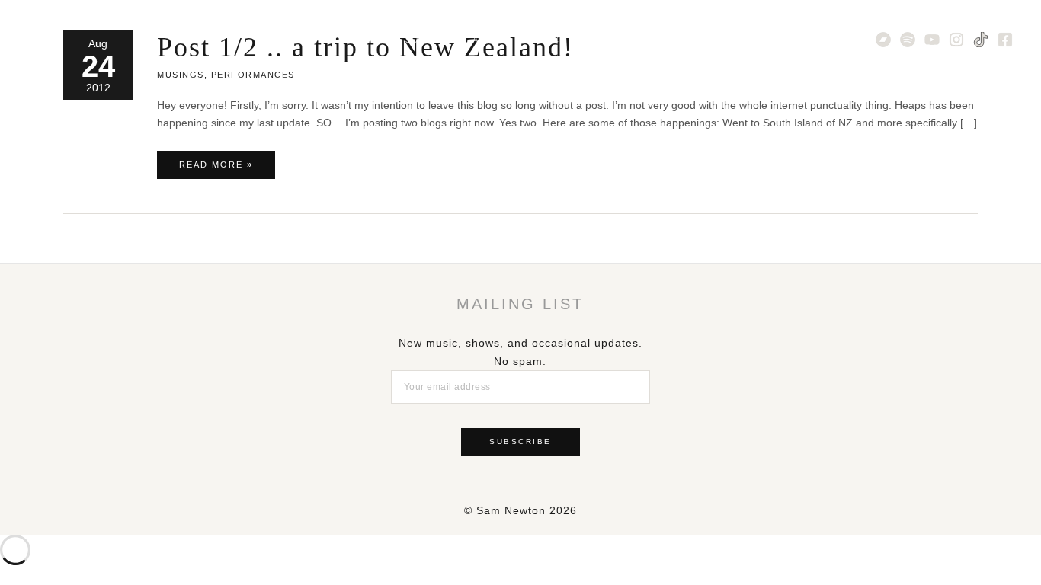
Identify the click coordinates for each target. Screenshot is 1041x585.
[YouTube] (932, 39)
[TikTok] (981, 39)
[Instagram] (956, 39)
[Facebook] (1005, 39)
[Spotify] (907, 39)
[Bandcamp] (883, 39)
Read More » (215, 169)
